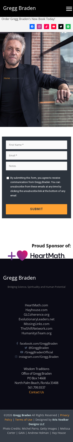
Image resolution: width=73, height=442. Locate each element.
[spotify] (68, 26)
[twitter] (60, 26)
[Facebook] (32, 26)
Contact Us (36, 392)
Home (7, 78)
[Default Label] (46, 26)
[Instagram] (39, 26)
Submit (36, 209)
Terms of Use (23, 419)
